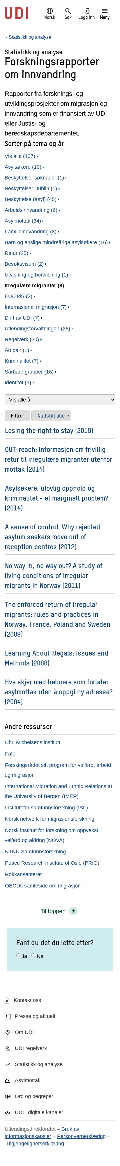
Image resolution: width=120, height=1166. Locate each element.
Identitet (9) (18, 382)
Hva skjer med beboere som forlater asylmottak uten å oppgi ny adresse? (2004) (58, 691)
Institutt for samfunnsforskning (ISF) (46, 808)
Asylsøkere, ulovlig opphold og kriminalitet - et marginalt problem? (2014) (56, 497)
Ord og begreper (34, 1096)
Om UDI (24, 1032)
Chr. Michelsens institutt (32, 742)
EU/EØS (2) (18, 296)
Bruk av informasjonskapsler (42, 1132)
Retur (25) (16, 253)
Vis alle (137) (20, 156)
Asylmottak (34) (23, 221)
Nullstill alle (51, 415)
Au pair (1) (17, 350)
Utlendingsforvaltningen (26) (37, 329)
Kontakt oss (27, 1000)
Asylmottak (27, 1080)
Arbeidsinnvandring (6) (31, 210)
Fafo (10, 754)
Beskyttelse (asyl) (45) (31, 199)
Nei (41, 956)
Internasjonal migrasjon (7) (36, 307)
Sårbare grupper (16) (29, 372)
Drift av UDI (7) (22, 318)
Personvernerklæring (81, 1136)
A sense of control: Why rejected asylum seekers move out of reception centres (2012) (52, 536)
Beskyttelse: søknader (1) (34, 178)
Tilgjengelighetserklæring (35, 1143)
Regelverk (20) (22, 339)
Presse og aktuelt (35, 1016)
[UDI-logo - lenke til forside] (16, 16)
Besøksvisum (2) (24, 264)
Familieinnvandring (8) (31, 232)
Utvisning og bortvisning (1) (36, 275)
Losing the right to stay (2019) (49, 430)
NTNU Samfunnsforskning (35, 852)
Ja (24, 956)
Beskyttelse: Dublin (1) (31, 188)
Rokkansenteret (23, 874)
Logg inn (86, 13)
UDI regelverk (31, 1048)
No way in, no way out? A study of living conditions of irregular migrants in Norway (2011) (54, 575)
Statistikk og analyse (39, 1064)
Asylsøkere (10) (23, 167)
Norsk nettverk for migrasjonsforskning (49, 819)
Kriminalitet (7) (21, 361)
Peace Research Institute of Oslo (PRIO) (52, 863)
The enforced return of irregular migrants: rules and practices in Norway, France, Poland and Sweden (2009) (57, 619)
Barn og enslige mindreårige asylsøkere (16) (56, 242)
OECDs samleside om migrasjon (43, 886)
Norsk (49, 13)
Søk (68, 13)
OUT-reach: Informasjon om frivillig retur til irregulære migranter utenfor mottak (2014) (58, 459)
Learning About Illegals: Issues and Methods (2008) (56, 657)
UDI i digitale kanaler (39, 1112)
